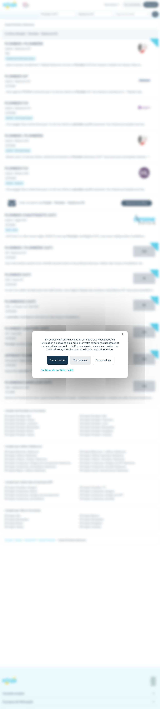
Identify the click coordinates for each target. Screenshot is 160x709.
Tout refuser (80, 360)
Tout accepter (58, 360)
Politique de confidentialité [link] (57, 370)
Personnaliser (103, 360)
